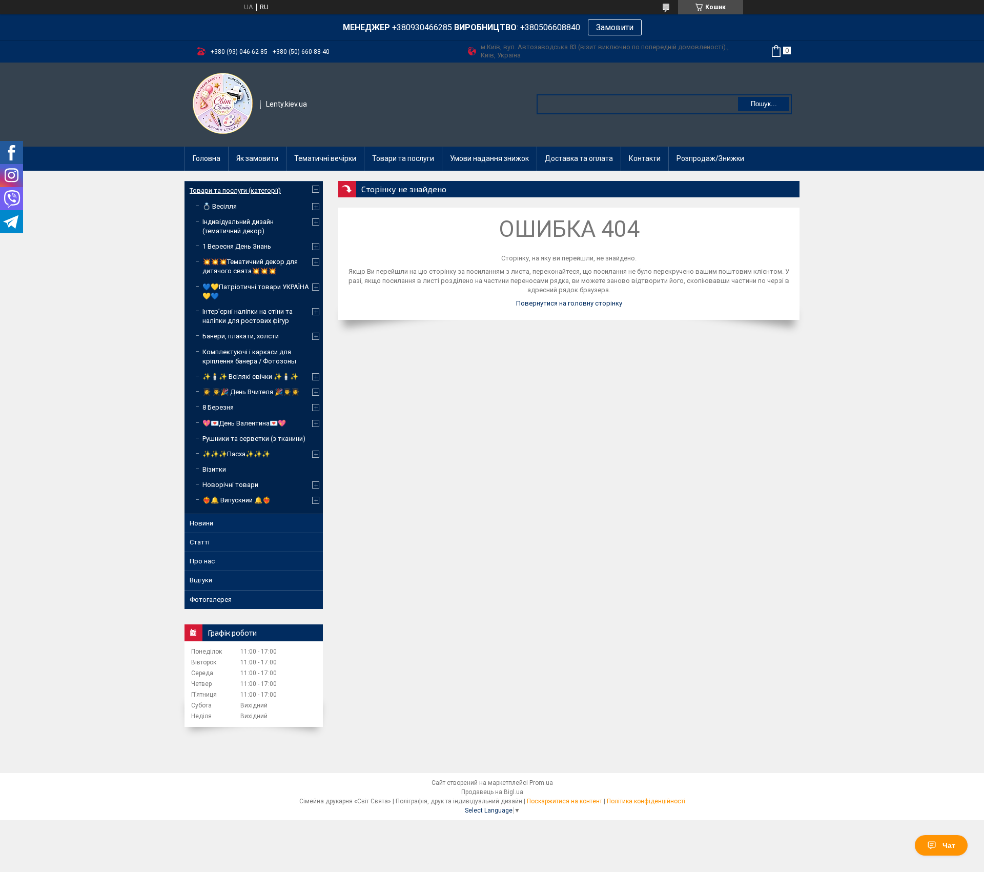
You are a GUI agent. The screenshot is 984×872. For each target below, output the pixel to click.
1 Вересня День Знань (236, 246)
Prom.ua (541, 782)
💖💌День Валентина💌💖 (244, 423)
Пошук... (764, 104)
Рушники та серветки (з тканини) (253, 438)
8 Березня (218, 407)
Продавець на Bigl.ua (492, 792)
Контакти (645, 158)
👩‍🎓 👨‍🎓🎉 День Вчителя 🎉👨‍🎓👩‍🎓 (250, 392)
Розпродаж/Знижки (710, 158)
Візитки (214, 469)
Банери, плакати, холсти (240, 336)
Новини (201, 523)
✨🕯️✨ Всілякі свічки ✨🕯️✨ (250, 376)
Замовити (614, 27)
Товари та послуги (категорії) (235, 190)
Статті (200, 542)
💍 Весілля (219, 206)
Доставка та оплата (579, 158)
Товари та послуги (403, 158)
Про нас (202, 561)
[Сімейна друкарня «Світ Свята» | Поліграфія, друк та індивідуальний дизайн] (223, 103)
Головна (206, 158)
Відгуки (201, 580)
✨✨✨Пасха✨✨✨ (236, 454)
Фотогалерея (211, 599)
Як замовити (257, 158)
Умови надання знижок (489, 158)
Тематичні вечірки (325, 158)
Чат (948, 845)
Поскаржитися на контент (564, 801)
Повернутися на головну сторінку (569, 303)
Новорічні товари (230, 485)
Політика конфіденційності (646, 801)
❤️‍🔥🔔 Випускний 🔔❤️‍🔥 (236, 500)
